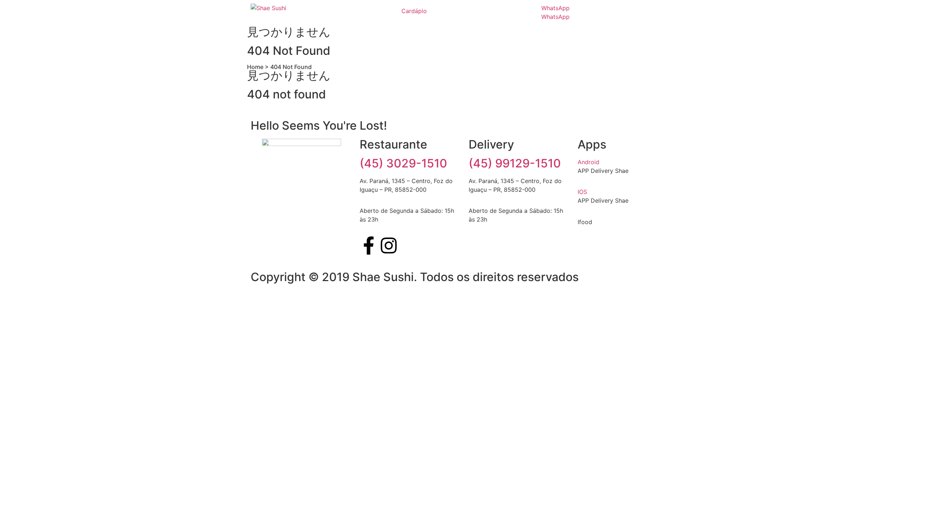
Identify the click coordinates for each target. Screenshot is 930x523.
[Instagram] (389, 245)
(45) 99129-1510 (515, 163)
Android (588, 162)
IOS (582, 191)
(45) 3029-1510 (403, 163)
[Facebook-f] (369, 245)
